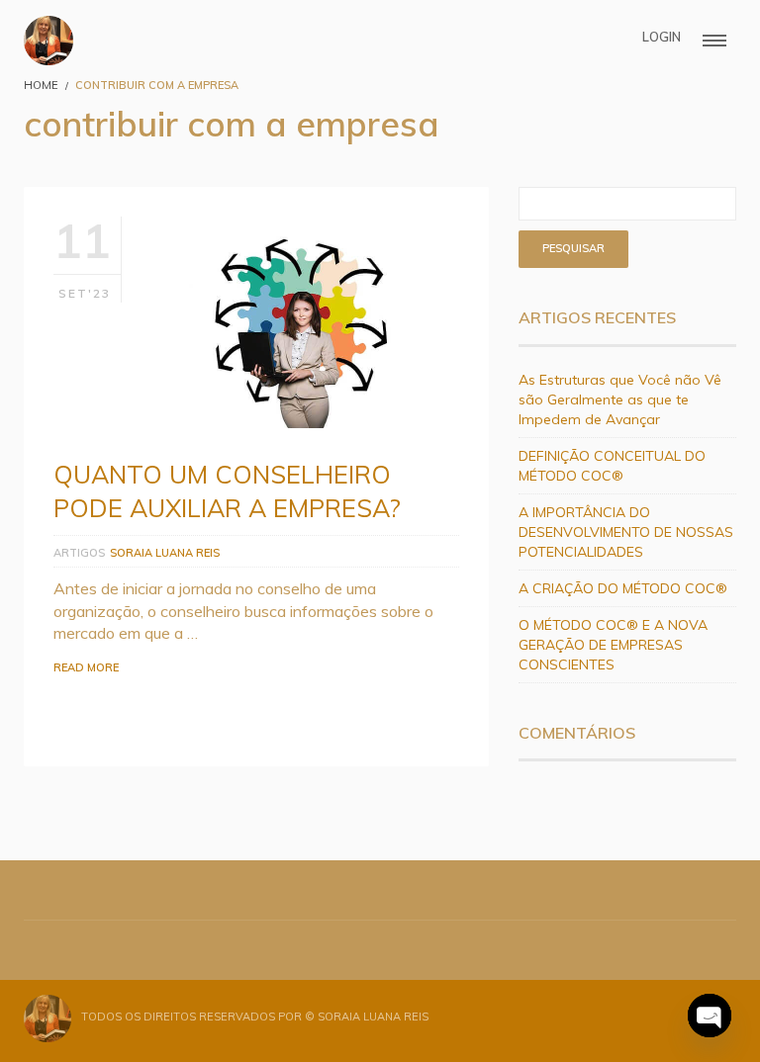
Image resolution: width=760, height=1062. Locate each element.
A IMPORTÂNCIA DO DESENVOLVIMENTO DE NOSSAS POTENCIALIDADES (626, 532)
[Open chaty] (709, 1015)
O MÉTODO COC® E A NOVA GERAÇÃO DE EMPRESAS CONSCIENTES (613, 644)
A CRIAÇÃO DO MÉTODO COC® (623, 588)
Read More (86, 667)
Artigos (79, 553)
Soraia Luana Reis (165, 553)
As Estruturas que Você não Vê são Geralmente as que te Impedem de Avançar (620, 399)
